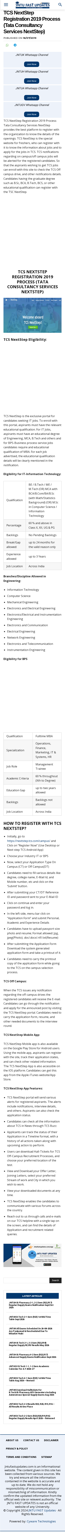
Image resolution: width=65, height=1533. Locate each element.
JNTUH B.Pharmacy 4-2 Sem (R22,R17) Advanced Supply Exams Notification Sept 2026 (32, 1355)
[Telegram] (14, 45)
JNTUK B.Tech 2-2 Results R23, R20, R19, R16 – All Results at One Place (32, 1405)
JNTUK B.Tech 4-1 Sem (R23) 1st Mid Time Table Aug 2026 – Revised (30, 1379)
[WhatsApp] (6, 45)
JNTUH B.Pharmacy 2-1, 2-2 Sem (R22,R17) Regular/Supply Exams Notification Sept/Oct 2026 (31, 1305)
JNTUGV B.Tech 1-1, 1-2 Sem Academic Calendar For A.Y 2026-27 (29, 1367)
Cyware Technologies (41, 1521)
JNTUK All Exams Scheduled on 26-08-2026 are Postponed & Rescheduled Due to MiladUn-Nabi (30, 1331)
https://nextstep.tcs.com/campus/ (28, 841)
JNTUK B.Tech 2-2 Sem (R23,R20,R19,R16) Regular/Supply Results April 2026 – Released (32, 1417)
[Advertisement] (32, 231)
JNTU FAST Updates (42, 1510)
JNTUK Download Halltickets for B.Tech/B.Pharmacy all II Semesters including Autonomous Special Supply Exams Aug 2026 (32, 1392)
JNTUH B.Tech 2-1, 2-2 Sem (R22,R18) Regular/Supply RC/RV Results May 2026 (29, 1344)
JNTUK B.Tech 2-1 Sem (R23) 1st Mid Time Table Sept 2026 (30, 1318)
